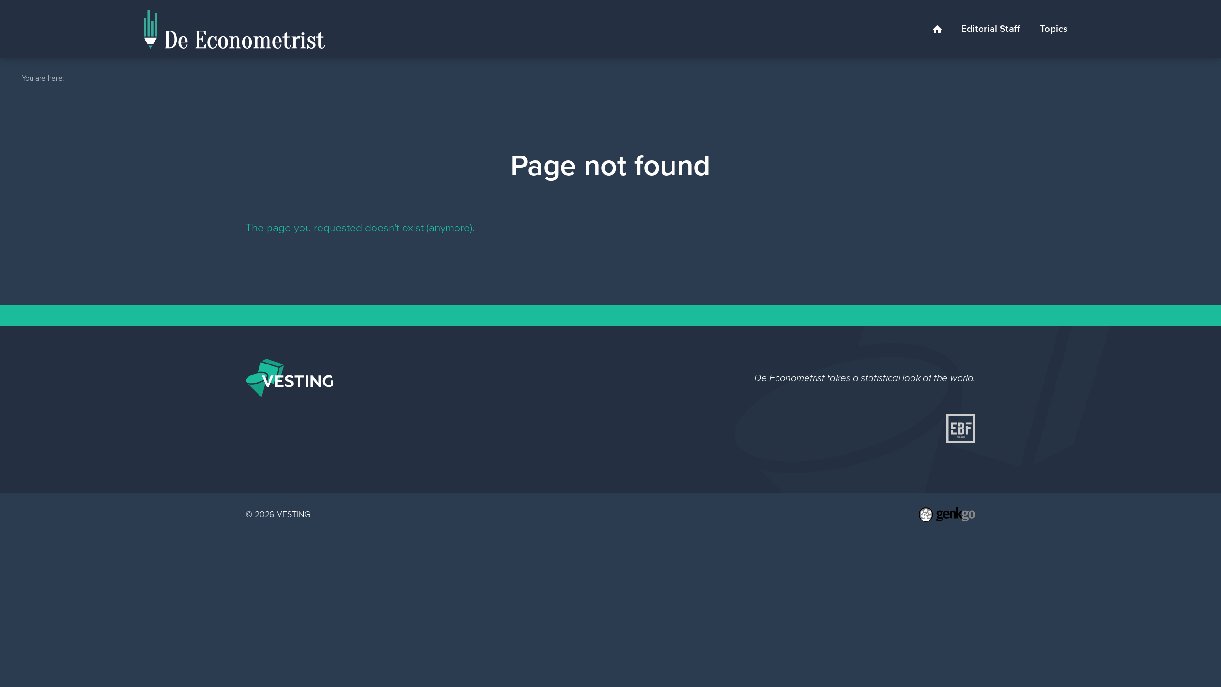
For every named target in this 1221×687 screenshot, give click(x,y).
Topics (1054, 28)
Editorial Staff (990, 28)
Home (937, 29)
